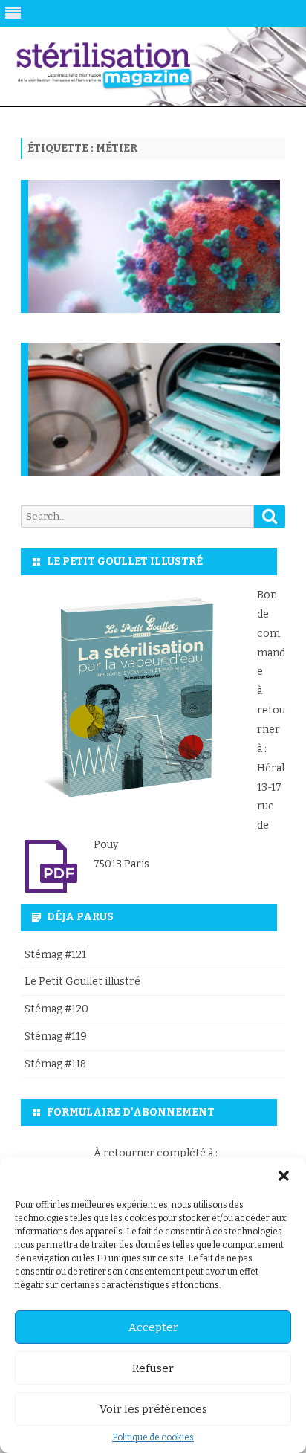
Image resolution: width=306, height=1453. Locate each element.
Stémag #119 (56, 1036)
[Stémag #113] (156, 441)
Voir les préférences (153, 1409)
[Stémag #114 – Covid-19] (156, 278)
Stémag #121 (55, 954)
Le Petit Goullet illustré (82, 981)
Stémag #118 (55, 1064)
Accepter (153, 1327)
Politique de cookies (153, 1437)
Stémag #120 (56, 1009)
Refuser (153, 1368)
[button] (283, 1175)
